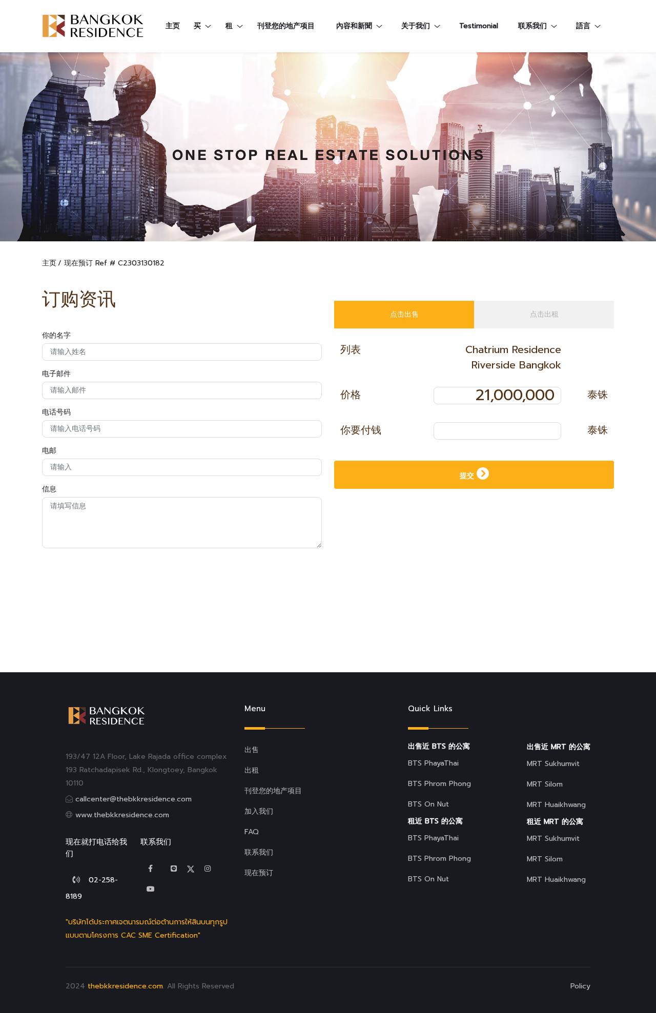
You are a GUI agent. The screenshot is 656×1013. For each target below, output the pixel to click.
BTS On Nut (428, 804)
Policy (580, 986)
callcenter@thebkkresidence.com (133, 799)
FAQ (251, 831)
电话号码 (56, 412)
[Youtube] (150, 889)
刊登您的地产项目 (286, 25)
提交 (468, 475)
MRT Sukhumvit (553, 763)
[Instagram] (207, 868)
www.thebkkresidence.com (122, 815)
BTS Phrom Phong (439, 783)
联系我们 (258, 852)
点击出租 (544, 314)
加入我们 (258, 811)
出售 (251, 750)
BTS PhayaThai (433, 763)
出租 (251, 770)
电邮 (49, 450)
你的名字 (56, 335)
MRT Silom (545, 784)
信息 (49, 489)
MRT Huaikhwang (556, 804)
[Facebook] (150, 868)
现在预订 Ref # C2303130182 (114, 263)
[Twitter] (173, 868)
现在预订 (258, 872)
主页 (49, 263)
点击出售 (404, 314)
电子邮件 (56, 373)
